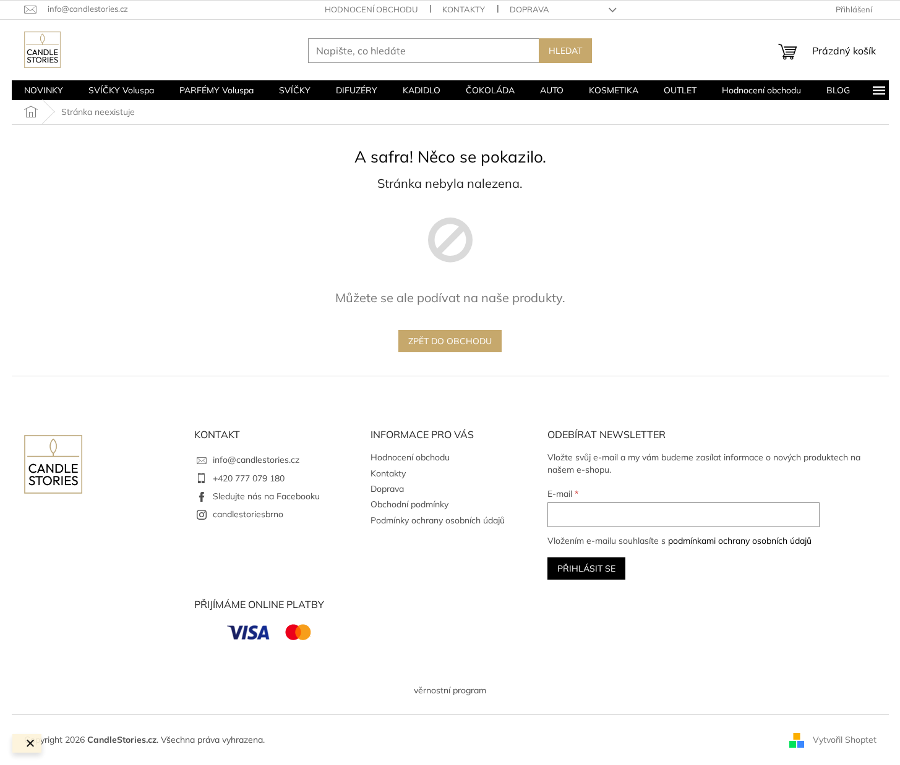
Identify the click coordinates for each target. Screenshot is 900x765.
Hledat (565, 50)
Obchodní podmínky (409, 504)
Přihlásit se (586, 568)
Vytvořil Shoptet (844, 739)
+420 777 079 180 (249, 478)
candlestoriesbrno (248, 514)
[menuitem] (43, 90)
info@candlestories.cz (256, 459)
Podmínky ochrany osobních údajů (438, 520)
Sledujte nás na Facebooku (266, 496)
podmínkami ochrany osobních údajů (740, 540)
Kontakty (463, 9)
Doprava (529, 9)
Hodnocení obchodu (371, 9)
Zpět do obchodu (450, 341)
